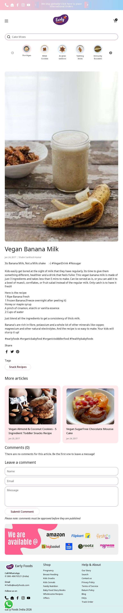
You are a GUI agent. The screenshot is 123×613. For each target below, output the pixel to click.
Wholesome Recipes (53, 594)
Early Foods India (15, 609)
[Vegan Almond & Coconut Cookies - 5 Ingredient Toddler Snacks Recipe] (33, 406)
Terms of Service (90, 586)
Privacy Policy (88, 582)
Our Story (86, 570)
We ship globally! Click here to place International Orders (61, 5)
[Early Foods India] (60, 20)
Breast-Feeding (50, 574)
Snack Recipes (18, 367)
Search (85, 574)
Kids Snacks (49, 578)
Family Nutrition (50, 586)
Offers (46, 598)
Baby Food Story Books (54, 590)
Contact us (87, 578)
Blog (84, 594)
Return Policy (88, 590)
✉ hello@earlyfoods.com (17, 585)
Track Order (87, 601)
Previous (12, 52)
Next (110, 52)
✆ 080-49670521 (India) (17, 576)
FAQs (84, 598)
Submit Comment (22, 511)
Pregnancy (48, 570)
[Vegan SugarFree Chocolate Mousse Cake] (90, 406)
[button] (115, 21)
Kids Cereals (49, 582)
